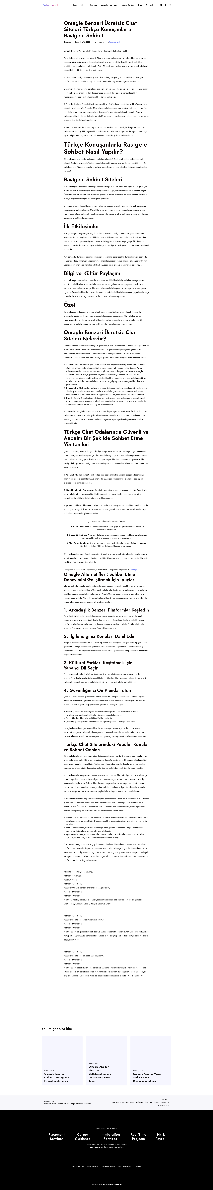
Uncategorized (114, 42)
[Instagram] (170, 5)
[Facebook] (165, 5)
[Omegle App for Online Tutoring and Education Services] (62, 1060)
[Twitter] (161, 5)
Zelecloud (105, 1184)
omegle (134, 569)
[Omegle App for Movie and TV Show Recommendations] (150, 1060)
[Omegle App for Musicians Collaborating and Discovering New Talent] (106, 1060)
